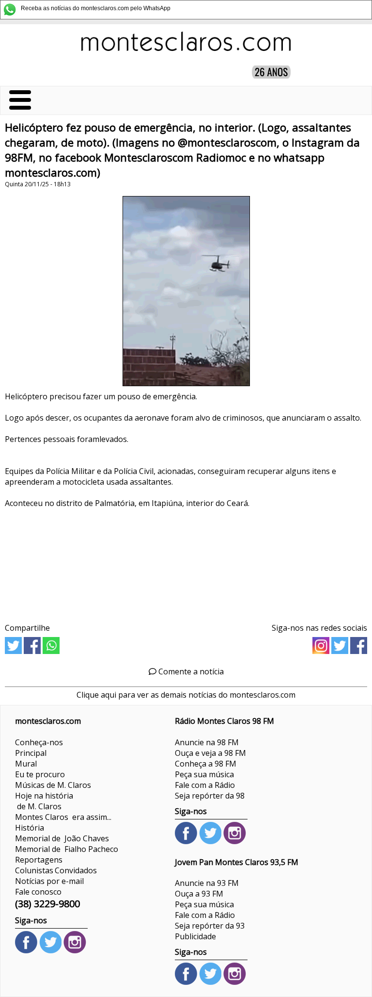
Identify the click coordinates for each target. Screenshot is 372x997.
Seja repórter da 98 (210, 795)
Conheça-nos (39, 742)
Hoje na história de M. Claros (44, 801)
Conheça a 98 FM (205, 763)
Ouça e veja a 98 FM (210, 753)
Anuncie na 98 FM (207, 742)
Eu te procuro (40, 774)
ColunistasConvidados (56, 870)
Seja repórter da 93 (210, 925)
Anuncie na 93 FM (207, 883)
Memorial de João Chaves (62, 838)
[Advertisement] (186, 562)
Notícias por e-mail (49, 881)
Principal (30, 753)
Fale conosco (38, 891)
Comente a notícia (190, 671)
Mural (26, 763)
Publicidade (195, 936)
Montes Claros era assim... (63, 817)
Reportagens (38, 859)
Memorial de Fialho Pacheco (66, 849)
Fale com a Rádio (205, 785)
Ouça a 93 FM (199, 893)
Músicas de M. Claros (53, 785)
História (29, 827)
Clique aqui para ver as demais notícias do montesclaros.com (186, 694)
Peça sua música (204, 774)
